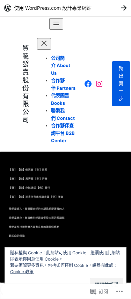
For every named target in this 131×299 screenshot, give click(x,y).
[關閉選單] (44, 44)
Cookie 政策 (22, 271)
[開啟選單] (56, 24)
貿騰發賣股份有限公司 (25, 83)
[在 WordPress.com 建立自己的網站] (65, 8)
